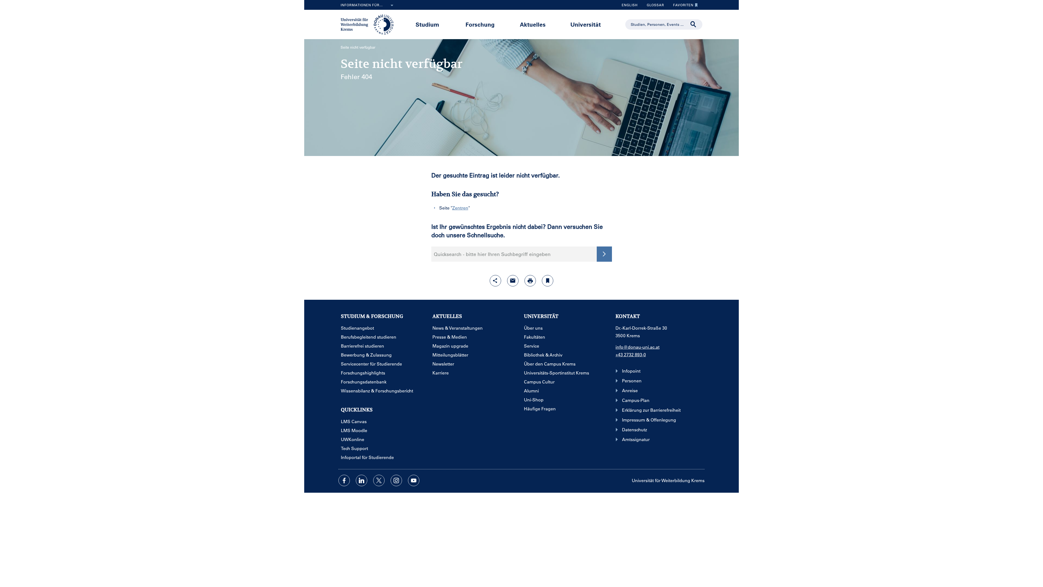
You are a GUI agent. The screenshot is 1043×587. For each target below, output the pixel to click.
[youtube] (413, 480)
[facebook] (344, 480)
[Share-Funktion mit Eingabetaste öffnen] (495, 280)
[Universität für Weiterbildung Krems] (370, 23)
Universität (585, 24)
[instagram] (396, 480)
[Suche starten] (604, 254)
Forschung (480, 24)
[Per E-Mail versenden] (513, 280)
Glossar (653, 6)
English (630, 5)
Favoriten (681, 6)
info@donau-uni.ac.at (637, 347)
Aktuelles (533, 24)
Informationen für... (362, 5)
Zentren (460, 208)
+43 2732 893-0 (630, 354)
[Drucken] (530, 280)
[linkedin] (361, 480)
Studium (427, 24)
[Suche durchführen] (693, 24)
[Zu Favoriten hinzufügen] (547, 280)
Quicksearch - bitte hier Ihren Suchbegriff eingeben (492, 254)
